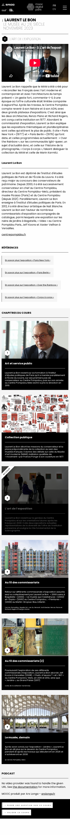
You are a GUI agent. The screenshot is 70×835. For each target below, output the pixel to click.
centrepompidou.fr (14, 234)
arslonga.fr (48, 794)
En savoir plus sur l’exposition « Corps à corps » (29, 297)
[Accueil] (35, 7)
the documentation (25, 787)
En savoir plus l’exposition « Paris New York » (27, 260)
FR (54, 5)
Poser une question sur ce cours (29, 805)
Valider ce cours (18, 812)
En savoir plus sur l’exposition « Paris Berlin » (27, 272)
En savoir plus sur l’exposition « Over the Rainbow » (31, 285)
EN (54, 9)
